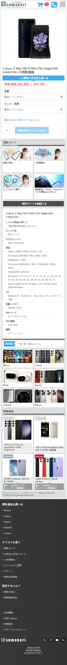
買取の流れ (9, 592)
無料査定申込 (10, 597)
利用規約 (8, 624)
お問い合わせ (10, 618)
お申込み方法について (15, 554)
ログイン (8, 571)
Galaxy (7, 516)
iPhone (7, 510)
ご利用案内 (9, 560)
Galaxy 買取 (16, 120)
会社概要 (8, 613)
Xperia (7, 522)
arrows (7, 533)
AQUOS (8, 527)
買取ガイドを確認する (34, 203)
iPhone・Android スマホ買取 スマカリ (20, 493)
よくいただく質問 (13, 565)
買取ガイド (9, 548)
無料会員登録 (10, 577)
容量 (6, 91)
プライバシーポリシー (15, 630)
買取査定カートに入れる (32, 130)
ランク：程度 (11, 103)
